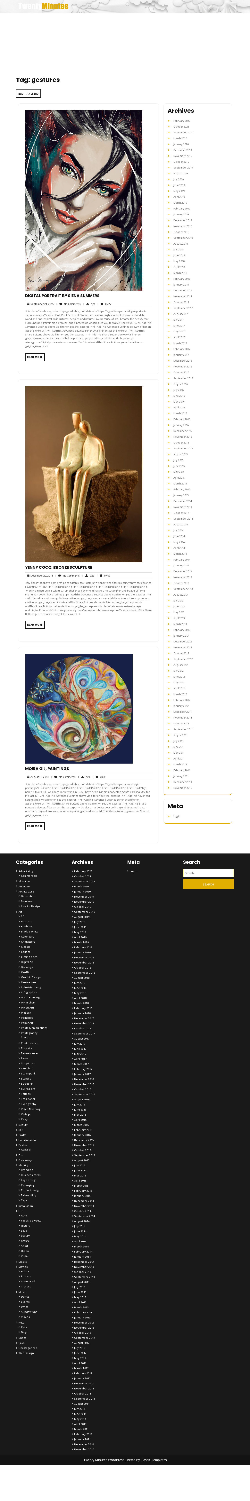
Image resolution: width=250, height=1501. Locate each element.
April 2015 (179, 477)
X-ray (24, 1119)
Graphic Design (31, 977)
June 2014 (179, 536)
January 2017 (181, 355)
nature (25, 1241)
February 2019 (181, 208)
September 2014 (183, 518)
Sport (24, 1246)
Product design (30, 1190)
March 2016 (180, 413)
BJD (21, 1130)
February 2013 (181, 630)
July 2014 (178, 530)
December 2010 (182, 782)
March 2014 (180, 553)
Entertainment (28, 1140)
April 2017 (179, 337)
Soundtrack (28, 1281)
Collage (26, 952)
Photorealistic (30, 1043)
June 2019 (179, 185)
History (25, 1225)
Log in (176, 816)
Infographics (29, 992)
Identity (23, 1165)
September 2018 (183, 238)
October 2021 (181, 126)
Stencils (26, 1078)
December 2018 (182, 220)
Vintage (26, 1114)
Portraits (26, 1048)
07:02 (103, 575)
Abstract (26, 921)
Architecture (26, 891)
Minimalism (28, 1002)
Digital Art (27, 962)
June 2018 (179, 255)
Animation (25, 886)
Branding (27, 1170)
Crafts (22, 1135)
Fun (21, 1155)
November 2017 (182, 296)
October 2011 (181, 723)
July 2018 (178, 249)
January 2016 (181, 425)
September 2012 (183, 659)
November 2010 (182, 788)
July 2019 (178, 179)
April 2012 (179, 688)
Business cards (31, 1175)
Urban (25, 1251)
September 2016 (183, 378)
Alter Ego (24, 881)
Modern (26, 1012)
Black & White (29, 931)
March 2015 (180, 483)
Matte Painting (30, 997)
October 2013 (181, 583)
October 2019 (181, 161)
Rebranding (28, 1195)
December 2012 (182, 641)
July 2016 (178, 390)
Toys (22, 1343)
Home (79, 1477)
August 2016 (180, 384)
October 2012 (181, 653)
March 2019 (180, 202)
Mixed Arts (28, 1007)
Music (22, 1292)
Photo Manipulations (34, 1028)
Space (23, 1338)
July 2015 (178, 460)
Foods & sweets (31, 1220)
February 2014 (181, 559)
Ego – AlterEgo (28, 93)
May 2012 (179, 682)
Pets (21, 1322)
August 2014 (180, 524)
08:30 (99, 777)
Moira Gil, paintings (47, 768)
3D (22, 916)
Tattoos (26, 1094)
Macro (28, 1037)
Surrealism (28, 1088)
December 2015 (182, 431)
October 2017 (181, 302)
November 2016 (182, 366)
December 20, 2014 (41, 576)
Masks (23, 1261)
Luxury (25, 1236)
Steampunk (28, 1073)
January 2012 (181, 706)
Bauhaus (27, 926)
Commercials (29, 875)
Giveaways (26, 1160)
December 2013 (182, 571)
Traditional (28, 1099)
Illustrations (28, 982)
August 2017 (180, 314)
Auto (24, 1215)
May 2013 (179, 612)
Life (21, 1211)
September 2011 (183, 729)
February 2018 (181, 278)
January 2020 (181, 144)
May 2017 (179, 331)
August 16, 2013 (39, 777)
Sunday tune (29, 1312)
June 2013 (179, 606)
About (79, 1487)
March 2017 (180, 343)
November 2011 (182, 717)
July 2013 (178, 600)
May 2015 (179, 472)
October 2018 (181, 232)
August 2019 (180, 173)
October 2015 (181, 442)
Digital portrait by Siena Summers (62, 295)
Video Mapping (30, 1109)
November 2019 (182, 156)
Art (20, 912)
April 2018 (179, 267)
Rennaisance (29, 1053)
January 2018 (181, 284)
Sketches (27, 1068)
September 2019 (183, 167)
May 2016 (179, 401)
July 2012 (178, 670)
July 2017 (178, 319)
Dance (25, 1296)
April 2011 (179, 758)
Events (25, 1301)
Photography (29, 1033)
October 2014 (181, 513)
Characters (28, 941)
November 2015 (182, 436)
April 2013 (179, 618)
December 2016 (182, 360)
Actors (25, 1271)
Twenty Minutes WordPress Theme (109, 1460)
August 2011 (180, 735)
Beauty (23, 1125)
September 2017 (183, 308)
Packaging (27, 1185)
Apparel (26, 1149)
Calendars (27, 936)
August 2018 (180, 243)
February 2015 (181, 489)
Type (24, 1200)
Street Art (27, 1083)
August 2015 (180, 454)
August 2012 (180, 665)
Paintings (27, 1017)
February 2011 (181, 770)
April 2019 (179, 197)
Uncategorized (28, 1348)
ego (89, 304)
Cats (24, 1327)
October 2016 (181, 372)
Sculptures (28, 1063)
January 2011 (181, 776)
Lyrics (24, 1306)
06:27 (104, 304)
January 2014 (181, 565)
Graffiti (25, 972)
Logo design (29, 1180)
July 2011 (178, 741)
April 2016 (179, 407)
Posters (26, 1276)
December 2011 (182, 711)
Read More (35, 357)
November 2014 (182, 507)
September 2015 (183, 448)
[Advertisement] (125, 42)
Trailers (26, 1286)
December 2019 (182, 150)
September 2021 (183, 132)
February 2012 (181, 700)
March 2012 (180, 694)
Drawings (27, 967)
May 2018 (179, 261)
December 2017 (182, 290)
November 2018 (182, 226)
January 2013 (181, 635)
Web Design (26, 1353)
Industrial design (32, 987)
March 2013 (180, 624)
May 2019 (179, 191)
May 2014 (179, 542)
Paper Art (27, 1023)
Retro (24, 1058)
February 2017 (181, 349)
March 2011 (180, 764)
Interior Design (30, 906)
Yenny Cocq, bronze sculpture (58, 567)
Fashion (24, 1145)
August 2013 (180, 594)
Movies (23, 1267)
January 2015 (181, 495)
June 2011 (179, 747)
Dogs (24, 1332)
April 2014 (179, 548)
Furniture (27, 901)
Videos (25, 1317)
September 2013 (183, 589)
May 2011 (179, 752)
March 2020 (180, 138)
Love (24, 1230)
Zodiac (25, 1256)
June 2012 (179, 676)
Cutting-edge (29, 957)
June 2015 (179, 466)
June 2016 (179, 395)
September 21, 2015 (41, 304)
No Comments (68, 304)
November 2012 (182, 647)
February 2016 (181, 419)
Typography (28, 1104)
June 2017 (179, 325)
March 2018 (180, 273)
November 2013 (182, 577)
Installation (26, 1206)
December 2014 (182, 501)
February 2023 (181, 120)
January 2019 (181, 214)
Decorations (29, 896)
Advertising (26, 871)
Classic (25, 946)
